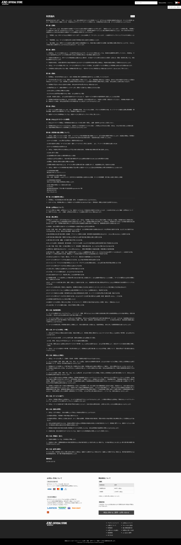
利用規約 (110, 528)
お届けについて (112, 525)
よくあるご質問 (127, 532)
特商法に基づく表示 (128, 530)
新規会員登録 (162, 2)
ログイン (170, 2)
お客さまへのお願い (113, 530)
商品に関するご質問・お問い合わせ (116, 512)
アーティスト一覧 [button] (174, 7)
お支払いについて (128, 523)
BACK (132, 16)
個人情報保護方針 (128, 528)
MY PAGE (110, 535)
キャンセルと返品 (128, 525)
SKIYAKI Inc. (101, 542)
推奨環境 (110, 532)
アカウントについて (113, 523)
